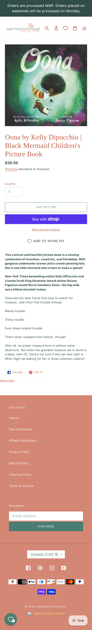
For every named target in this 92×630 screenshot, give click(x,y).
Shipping (11, 169)
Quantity (10, 183)
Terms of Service (21, 486)
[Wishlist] (65, 28)
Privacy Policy (19, 452)
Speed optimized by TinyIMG (48, 613)
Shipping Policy (20, 474)
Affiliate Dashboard (23, 440)
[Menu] (84, 28)
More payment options (46, 229)
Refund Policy (19, 463)
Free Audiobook (20, 429)
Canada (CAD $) (45, 554)
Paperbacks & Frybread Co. (51, 606)
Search (14, 418)
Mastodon (7, 381)
